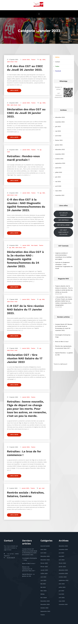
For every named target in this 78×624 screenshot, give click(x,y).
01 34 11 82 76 (11, 557)
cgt (40, 59)
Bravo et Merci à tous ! (62, 341)
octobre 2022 (59, 158)
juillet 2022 (58, 172)
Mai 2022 (43, 583)
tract (16, 61)
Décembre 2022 (45, 556)
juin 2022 (58, 177)
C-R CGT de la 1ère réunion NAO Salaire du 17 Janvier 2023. (25, 309)
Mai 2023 (43, 587)
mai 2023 (58, 131)
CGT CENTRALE (63, 220)
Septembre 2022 (45, 611)
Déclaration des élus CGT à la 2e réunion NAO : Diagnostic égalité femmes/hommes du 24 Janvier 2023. (25, 259)
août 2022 (58, 167)
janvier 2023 (58, 145)
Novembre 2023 (45, 604)
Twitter (57, 66)
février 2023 (58, 140)
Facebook (58, 71)
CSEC (43, 59)
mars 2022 (58, 190)
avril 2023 (58, 135)
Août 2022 (43, 549)
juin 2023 (58, 126)
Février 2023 (44, 566)
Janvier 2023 (26, 59)
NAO (8, 105)
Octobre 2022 (44, 608)
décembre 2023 (60, 117)
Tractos (33, 59)
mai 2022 (58, 181)
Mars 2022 (44, 590)
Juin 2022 (43, 577)
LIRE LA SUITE (14, 90)
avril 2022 (58, 186)
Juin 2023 (43, 580)
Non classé (34, 245)
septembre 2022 (60, 163)
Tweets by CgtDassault (60, 364)
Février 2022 (44, 563)
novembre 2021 (59, 195)
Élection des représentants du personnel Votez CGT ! (28, 568)
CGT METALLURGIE (63, 225)
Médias (57, 57)
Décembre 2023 (45, 559)
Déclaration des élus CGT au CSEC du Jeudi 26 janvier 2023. (26, 113)
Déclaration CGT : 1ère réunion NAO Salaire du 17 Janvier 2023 (24, 358)
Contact (57, 61)
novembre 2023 (59, 122)
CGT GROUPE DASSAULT (63, 214)
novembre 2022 (59, 154)
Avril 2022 (43, 553)
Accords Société (45, 546)
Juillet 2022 (44, 573)
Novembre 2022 (45, 601)
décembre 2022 (60, 149)
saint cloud (10, 61)
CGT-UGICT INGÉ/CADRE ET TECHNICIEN (63, 232)
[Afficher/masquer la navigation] (39, 14)
